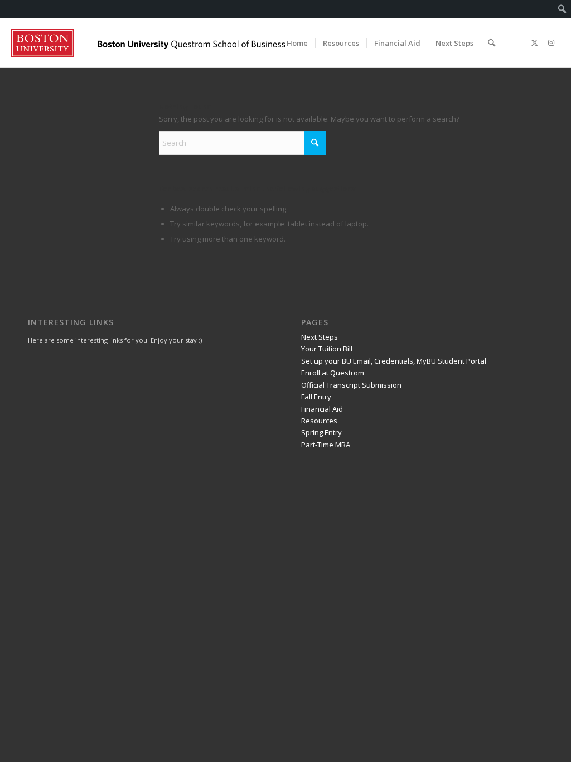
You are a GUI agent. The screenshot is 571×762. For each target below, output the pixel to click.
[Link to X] (534, 42)
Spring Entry (321, 432)
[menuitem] (562, 9)
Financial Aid (322, 409)
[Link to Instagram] (551, 42)
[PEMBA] (147, 42)
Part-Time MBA (325, 445)
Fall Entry (316, 397)
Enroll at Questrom (332, 373)
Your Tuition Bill (326, 349)
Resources (319, 421)
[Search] (491, 42)
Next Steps (319, 337)
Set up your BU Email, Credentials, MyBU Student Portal (393, 361)
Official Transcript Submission (351, 385)
